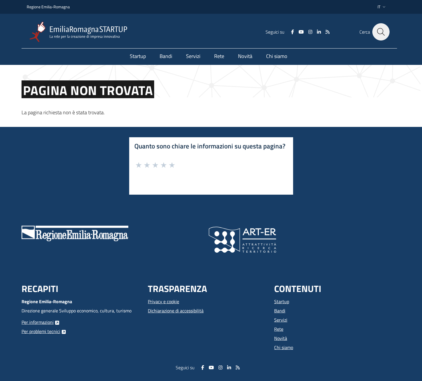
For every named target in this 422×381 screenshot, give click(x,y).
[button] (382, 6)
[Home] (81, 32)
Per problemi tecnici (41, 331)
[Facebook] (292, 31)
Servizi (280, 319)
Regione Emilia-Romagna (48, 7)
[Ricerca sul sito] (381, 31)
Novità (280, 338)
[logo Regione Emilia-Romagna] (75, 232)
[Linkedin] (319, 31)
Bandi (279, 310)
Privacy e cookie (163, 301)
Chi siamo (283, 347)
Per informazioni (38, 322)
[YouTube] (301, 31)
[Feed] (327, 31)
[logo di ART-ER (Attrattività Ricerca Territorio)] (242, 239)
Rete (278, 329)
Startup (281, 301)
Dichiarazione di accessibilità (176, 310)
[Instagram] (310, 31)
